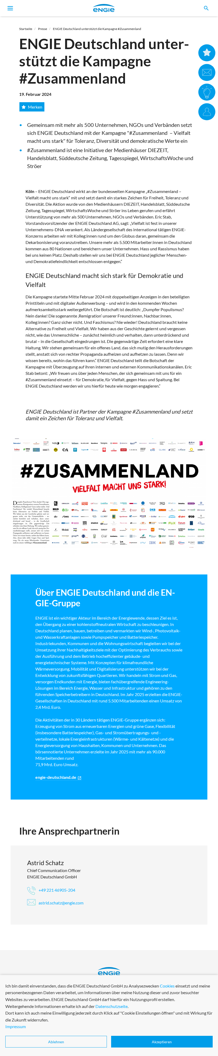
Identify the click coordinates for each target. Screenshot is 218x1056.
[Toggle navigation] (10, 8)
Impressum (15, 1026)
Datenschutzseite (111, 1006)
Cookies (167, 985)
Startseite (25, 29)
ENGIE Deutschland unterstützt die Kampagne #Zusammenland (97, 29)
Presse (42, 29)
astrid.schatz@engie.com (60, 902)
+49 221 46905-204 (56, 889)
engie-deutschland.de (58, 777)
